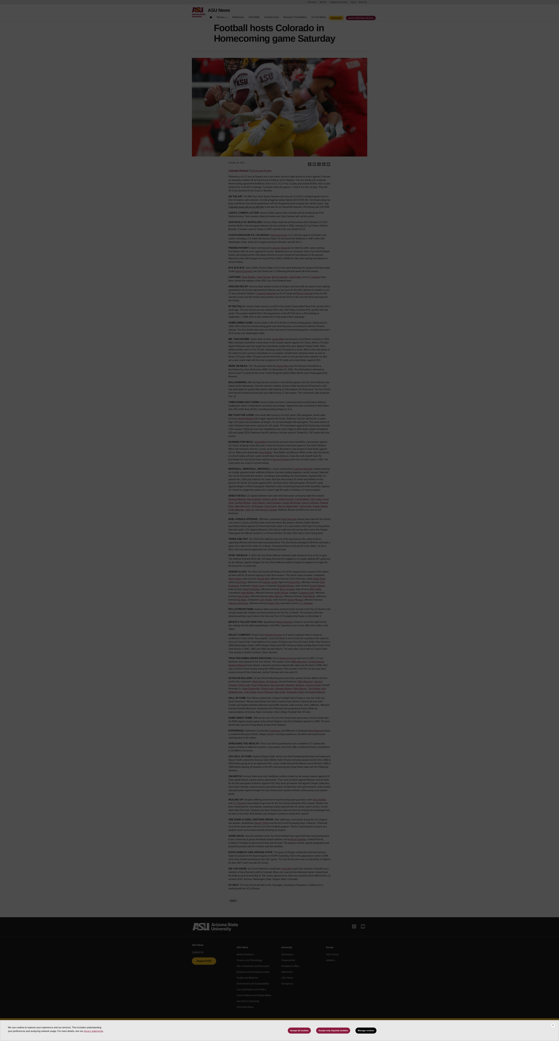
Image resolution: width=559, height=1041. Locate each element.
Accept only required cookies (333, 1030)
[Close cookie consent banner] (553, 1025)
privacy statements (93, 1031)
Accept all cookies (299, 1030)
